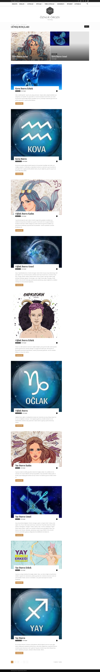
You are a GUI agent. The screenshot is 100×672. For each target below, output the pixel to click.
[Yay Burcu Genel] (36, 502)
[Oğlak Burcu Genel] (36, 252)
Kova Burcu (15, 54)
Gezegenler (60, 4)
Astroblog (78, 4)
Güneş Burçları (18, 161)
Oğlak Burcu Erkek (24, 340)
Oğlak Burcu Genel (24, 266)
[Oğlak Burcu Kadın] (36, 197)
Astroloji (30, 4)
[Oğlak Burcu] (36, 386)
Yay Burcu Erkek (23, 567)
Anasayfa (14, 4)
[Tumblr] (85, 1)
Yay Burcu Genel (23, 516)
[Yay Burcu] (36, 613)
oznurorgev (14, 58)
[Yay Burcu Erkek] (36, 555)
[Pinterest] (83, 1)
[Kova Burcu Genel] (69, 39)
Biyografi (69, 4)
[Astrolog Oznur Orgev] (50, 14)
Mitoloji (38, 4)
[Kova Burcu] (36, 134)
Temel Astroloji (49, 4)
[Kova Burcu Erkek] (36, 77)
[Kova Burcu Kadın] (30, 48)
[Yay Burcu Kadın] (36, 449)
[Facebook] (78, 1)
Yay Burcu (17, 467)
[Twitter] (88, 1)
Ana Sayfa (13, 24)
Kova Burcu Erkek (24, 88)
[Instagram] (81, 1)
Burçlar (21, 4)
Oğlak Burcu (18, 216)
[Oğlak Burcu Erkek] (36, 316)
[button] (87, 4)
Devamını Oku (19, 103)
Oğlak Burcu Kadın (24, 213)
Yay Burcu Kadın (23, 465)
